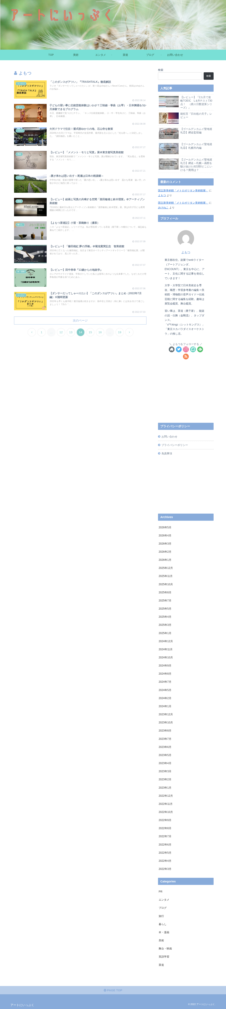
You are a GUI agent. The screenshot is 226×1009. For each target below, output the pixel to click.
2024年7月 (165, 681)
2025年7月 (165, 600)
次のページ (80, 320)
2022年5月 (165, 852)
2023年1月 (165, 787)
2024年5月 (165, 689)
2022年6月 (165, 844)
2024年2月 (165, 698)
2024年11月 (166, 649)
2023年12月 (166, 714)
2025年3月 (165, 624)
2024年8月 (165, 673)
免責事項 (166, 453)
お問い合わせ (169, 436)
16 (100, 332)
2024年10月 (166, 657)
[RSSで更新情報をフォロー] (186, 356)
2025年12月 (166, 567)
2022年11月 (166, 803)
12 (61, 332)
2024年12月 (166, 641)
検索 (160, 69)
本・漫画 (164, 932)
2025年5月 (165, 608)
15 (90, 332)
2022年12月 (166, 795)
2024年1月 (165, 706)
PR (160, 891)
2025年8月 (165, 592)
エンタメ (164, 899)
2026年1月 (165, 559)
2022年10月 (166, 811)
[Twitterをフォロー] (179, 349)
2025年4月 (165, 616)
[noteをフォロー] (193, 349)
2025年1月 (165, 632)
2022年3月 (165, 868)
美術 (161, 940)
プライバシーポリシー (174, 444)
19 (119, 332)
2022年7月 (165, 836)
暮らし (163, 924)
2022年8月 (165, 828)
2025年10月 (166, 584)
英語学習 (164, 956)
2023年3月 (165, 771)
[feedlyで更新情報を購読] (200, 349)
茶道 (161, 964)
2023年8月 (165, 730)
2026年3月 (165, 543)
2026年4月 (165, 535)
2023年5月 (165, 755)
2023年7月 (165, 738)
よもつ (162, 195)
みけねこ (163, 207)
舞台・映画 (165, 948)
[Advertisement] (186, 395)
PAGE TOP (114, 990)
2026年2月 (165, 551)
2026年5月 (165, 527)
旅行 (161, 915)
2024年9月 (165, 665)
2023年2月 (165, 779)
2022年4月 (165, 860)
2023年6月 (165, 746)
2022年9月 (165, 820)
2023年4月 (165, 763)
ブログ (163, 907)
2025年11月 (166, 575)
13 (70, 332)
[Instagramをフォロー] (186, 349)
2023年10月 (166, 722)
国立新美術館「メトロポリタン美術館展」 (183, 190)
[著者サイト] (172, 349)
